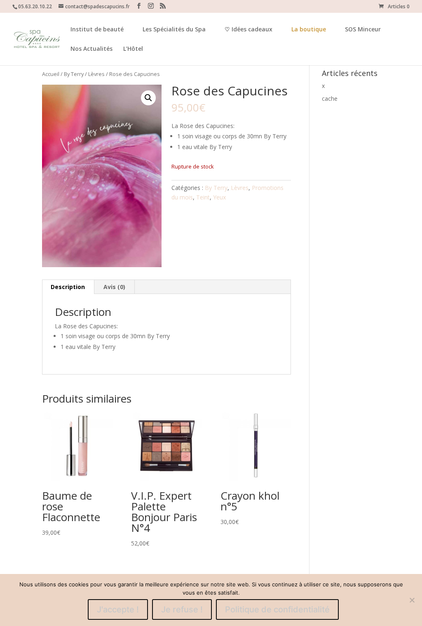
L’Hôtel (133, 49)
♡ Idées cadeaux (248, 29)
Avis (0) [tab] (114, 287)
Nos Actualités (91, 49)
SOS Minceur (363, 29)
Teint (203, 197)
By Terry (74, 74)
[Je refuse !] (412, 600)
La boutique (308, 29)
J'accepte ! (118, 609)
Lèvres (96, 74)
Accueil (50, 74)
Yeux (219, 197)
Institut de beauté (97, 29)
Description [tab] (68, 287)
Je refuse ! (182, 609)
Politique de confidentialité (277, 609)
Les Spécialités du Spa (174, 29)
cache (330, 98)
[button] (148, 97)
